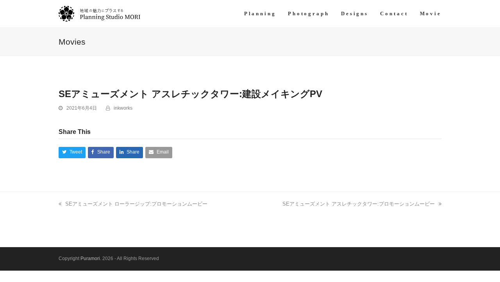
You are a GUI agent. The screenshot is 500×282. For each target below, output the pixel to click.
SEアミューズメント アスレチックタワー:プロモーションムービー (358, 204)
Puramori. (90, 258)
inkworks (123, 108)
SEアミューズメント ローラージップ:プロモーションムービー (136, 204)
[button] (72, 152)
